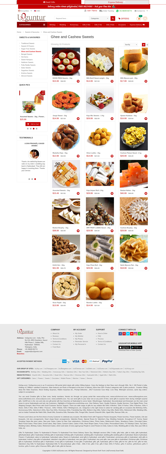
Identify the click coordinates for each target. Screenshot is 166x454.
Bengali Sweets (26, 54)
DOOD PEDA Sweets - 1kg (62, 78)
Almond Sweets (26, 76)
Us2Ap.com (38, 368)
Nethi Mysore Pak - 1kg (129, 265)
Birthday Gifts (35, 372)
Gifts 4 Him (86, 25)
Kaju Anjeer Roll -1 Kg (95, 190)
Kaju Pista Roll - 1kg (94, 265)
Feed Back (56, 347)
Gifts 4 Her (98, 25)
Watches (75, 378)
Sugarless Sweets (27, 70)
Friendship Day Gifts (138, 372)
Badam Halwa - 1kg (127, 190)
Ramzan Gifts (68, 375)
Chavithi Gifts (36, 375)
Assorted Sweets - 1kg (61, 190)
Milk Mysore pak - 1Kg (128, 78)
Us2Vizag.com (129, 368)
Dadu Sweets (26, 68)
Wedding (63, 25)
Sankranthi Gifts (92, 375)
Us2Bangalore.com (65, 368)
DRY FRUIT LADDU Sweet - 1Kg (98, 228)
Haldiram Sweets (27, 62)
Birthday (52, 25)
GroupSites (25, 11)
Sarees (82, 378)
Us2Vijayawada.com (116, 368)
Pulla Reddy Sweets (28, 65)
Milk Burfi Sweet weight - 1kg (98, 78)
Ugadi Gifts (103, 375)
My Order (78, 333)
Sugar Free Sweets (28, 49)
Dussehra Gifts (48, 375)
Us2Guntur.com (102, 368)
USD (38, 11)
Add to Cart (34, 124)
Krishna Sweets (26, 73)
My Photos (79, 339)
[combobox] (99, 17)
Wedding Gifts (46, 372)
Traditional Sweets (27, 43)
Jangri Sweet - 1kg (60, 115)
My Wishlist (79, 336)
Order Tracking (108, 11)
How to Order (102, 333)
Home (19, 32)
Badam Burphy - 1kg (60, 228)
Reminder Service (81, 341)
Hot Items (24, 57)
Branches (20, 354)
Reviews (56, 336)
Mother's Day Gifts (109, 372)
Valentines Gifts (72, 372)
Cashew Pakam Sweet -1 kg (130, 153)
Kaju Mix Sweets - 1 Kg (95, 115)
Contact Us (57, 344)
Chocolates (55, 378)
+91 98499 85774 (125, 11)
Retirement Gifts (96, 372)
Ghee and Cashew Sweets (52, 32)
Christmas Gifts (80, 375)
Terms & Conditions (60, 339)
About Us (56, 333)
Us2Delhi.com (90, 368)
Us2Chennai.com (78, 368)
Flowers (40, 378)
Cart (139, 18)
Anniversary (74, 25)
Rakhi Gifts (112, 375)
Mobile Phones (66, 378)
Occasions (122, 25)
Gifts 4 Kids (110, 25)
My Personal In (80, 344)
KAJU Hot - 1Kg (59, 265)
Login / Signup (92, 10)
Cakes (34, 378)
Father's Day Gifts (123, 372)
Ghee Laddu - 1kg (93, 153)
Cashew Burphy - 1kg (128, 228)
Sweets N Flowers (27, 46)
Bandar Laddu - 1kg (94, 302)
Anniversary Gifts (59, 372)
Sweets (47, 378)
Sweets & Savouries (32, 32)
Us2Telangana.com (50, 368)
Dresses (89, 378)
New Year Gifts (84, 372)
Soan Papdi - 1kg (59, 302)
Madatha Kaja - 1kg (60, 153)
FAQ (99, 336)
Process (101, 339)
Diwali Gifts (58, 375)
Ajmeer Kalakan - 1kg (128, 115)
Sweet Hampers (27, 59)
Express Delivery (136, 25)
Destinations (57, 341)
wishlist (145, 18)
